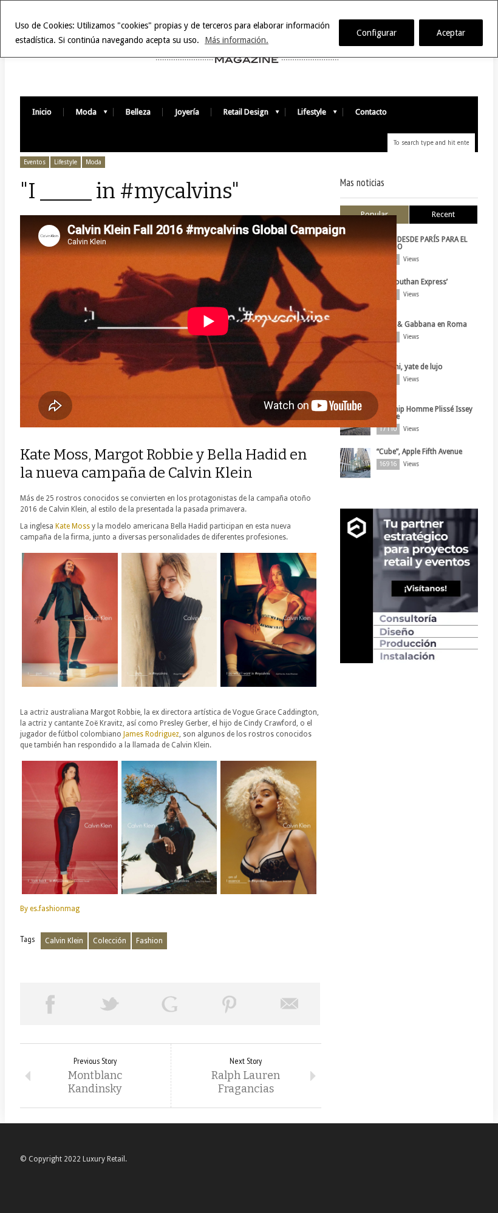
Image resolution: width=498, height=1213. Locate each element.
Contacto (371, 111)
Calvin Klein (64, 941)
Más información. (236, 40)
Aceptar (451, 33)
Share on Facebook (50, 1004)
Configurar (376, 33)
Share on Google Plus (170, 1004)
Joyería (187, 111)
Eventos (35, 162)
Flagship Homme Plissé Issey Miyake (424, 413)
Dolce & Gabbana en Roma (422, 324)
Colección (109, 941)
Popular (374, 214)
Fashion (149, 941)
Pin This (230, 1004)
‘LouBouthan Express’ (412, 282)
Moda (80, 114)
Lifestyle (305, 114)
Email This (290, 1004)
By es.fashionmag (50, 908)
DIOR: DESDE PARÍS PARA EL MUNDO (422, 243)
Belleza (138, 111)
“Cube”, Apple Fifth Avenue (419, 451)
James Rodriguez (150, 734)
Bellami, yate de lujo (410, 367)
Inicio (42, 111)
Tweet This (110, 1004)
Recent (443, 214)
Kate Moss (72, 526)
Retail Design (239, 114)
